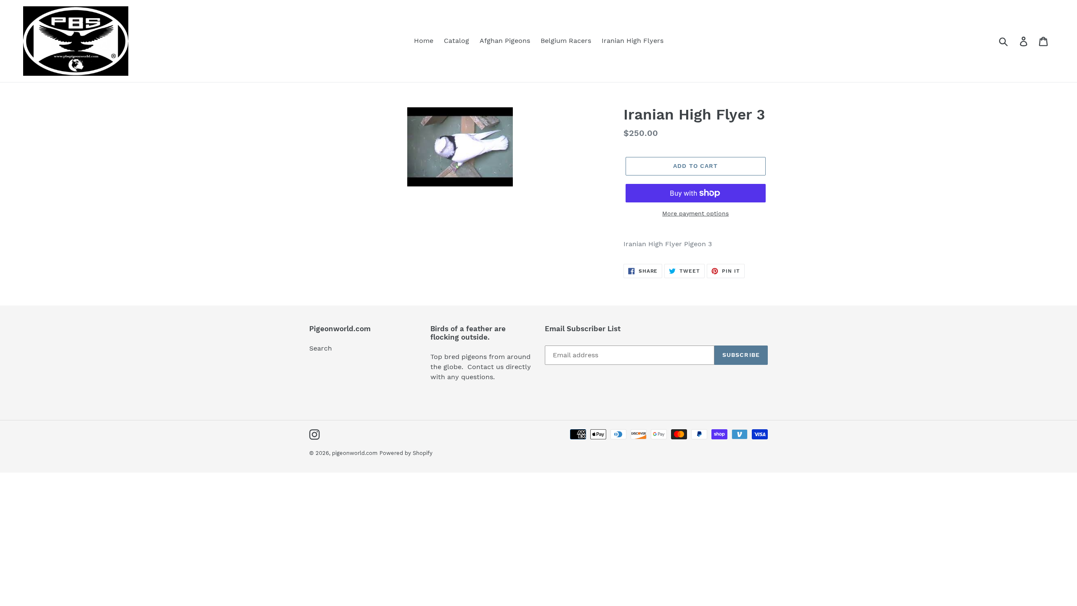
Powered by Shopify (405, 453)
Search (320, 348)
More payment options (695, 213)
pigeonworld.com (354, 453)
